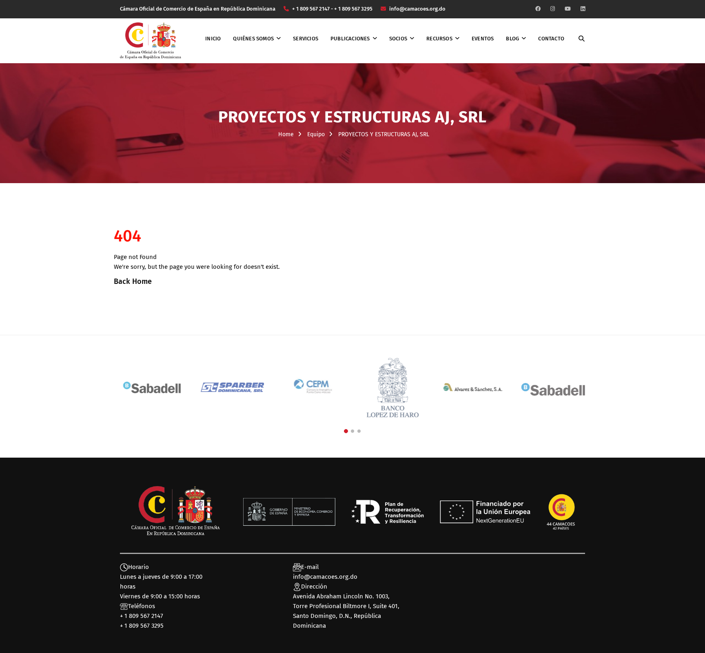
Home (286, 134)
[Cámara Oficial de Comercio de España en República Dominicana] (150, 40)
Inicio (213, 38)
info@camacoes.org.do (325, 576)
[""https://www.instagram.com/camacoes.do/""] (552, 9)
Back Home (133, 281)
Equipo (316, 134)
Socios (398, 38)
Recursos (439, 38)
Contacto (551, 38)
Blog (512, 38)
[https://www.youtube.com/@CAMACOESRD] (568, 9)
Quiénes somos (253, 38)
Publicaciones (350, 38)
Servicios (305, 38)
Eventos (483, 38)
